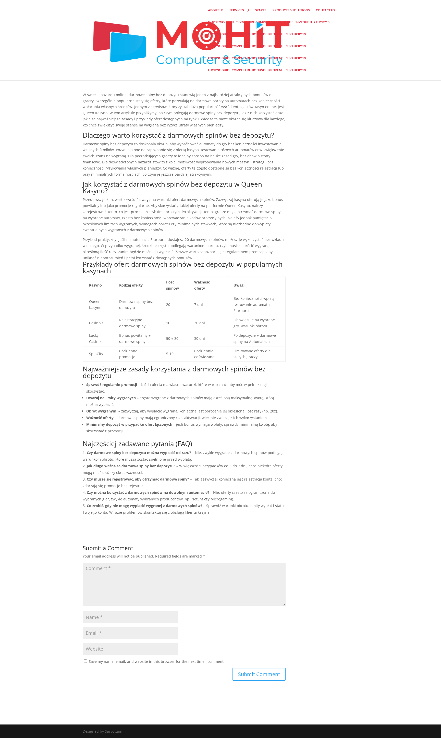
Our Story (216, 22)
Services (237, 10)
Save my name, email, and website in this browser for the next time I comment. (157, 661)
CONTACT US (325, 10)
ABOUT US (215, 10)
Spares (260, 10)
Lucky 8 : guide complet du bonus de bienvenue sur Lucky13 (280, 22)
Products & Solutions (291, 10)
